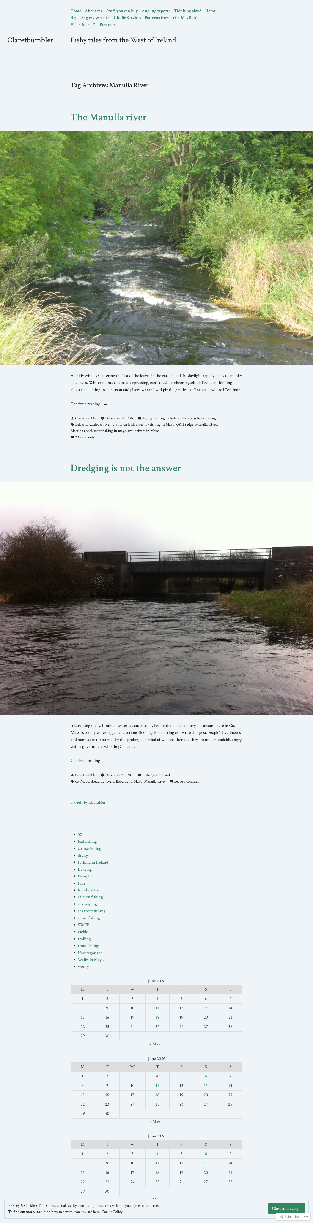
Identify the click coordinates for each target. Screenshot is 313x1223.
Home (76, 11)
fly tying (85, 869)
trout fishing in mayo (110, 430)
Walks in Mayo (91, 960)
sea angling (87, 904)
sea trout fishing (91, 911)
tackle (83, 932)
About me (94, 11)
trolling (84, 939)
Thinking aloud (188, 11)
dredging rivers (102, 781)
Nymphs (188, 418)
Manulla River (206, 424)
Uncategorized (90, 953)
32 (80, 834)
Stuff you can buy (122, 11)
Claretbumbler (30, 40)
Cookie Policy (112, 1211)
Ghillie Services (127, 18)
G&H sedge (184, 424)
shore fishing (89, 918)
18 (157, 1017)
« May (154, 1044)
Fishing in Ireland (166, 418)
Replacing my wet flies (90, 18)
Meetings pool (81, 430)
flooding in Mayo (129, 781)
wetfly (83, 966)
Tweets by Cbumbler (88, 802)
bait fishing (87, 841)
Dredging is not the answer (126, 468)
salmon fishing (90, 897)
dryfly (146, 418)
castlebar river (100, 424)
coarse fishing (89, 848)
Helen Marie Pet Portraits (93, 25)
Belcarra (81, 424)
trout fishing (206, 418)
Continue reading (86, 404)
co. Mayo (82, 781)
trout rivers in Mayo (143, 430)
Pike (81, 883)
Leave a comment (187, 781)
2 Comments (84, 437)
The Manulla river (109, 117)
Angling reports (156, 11)
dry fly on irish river (128, 424)
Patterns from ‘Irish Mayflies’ (171, 18)
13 (206, 1008)
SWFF (83, 925)
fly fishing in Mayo (159, 424)
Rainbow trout (90, 890)
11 (157, 1008)
